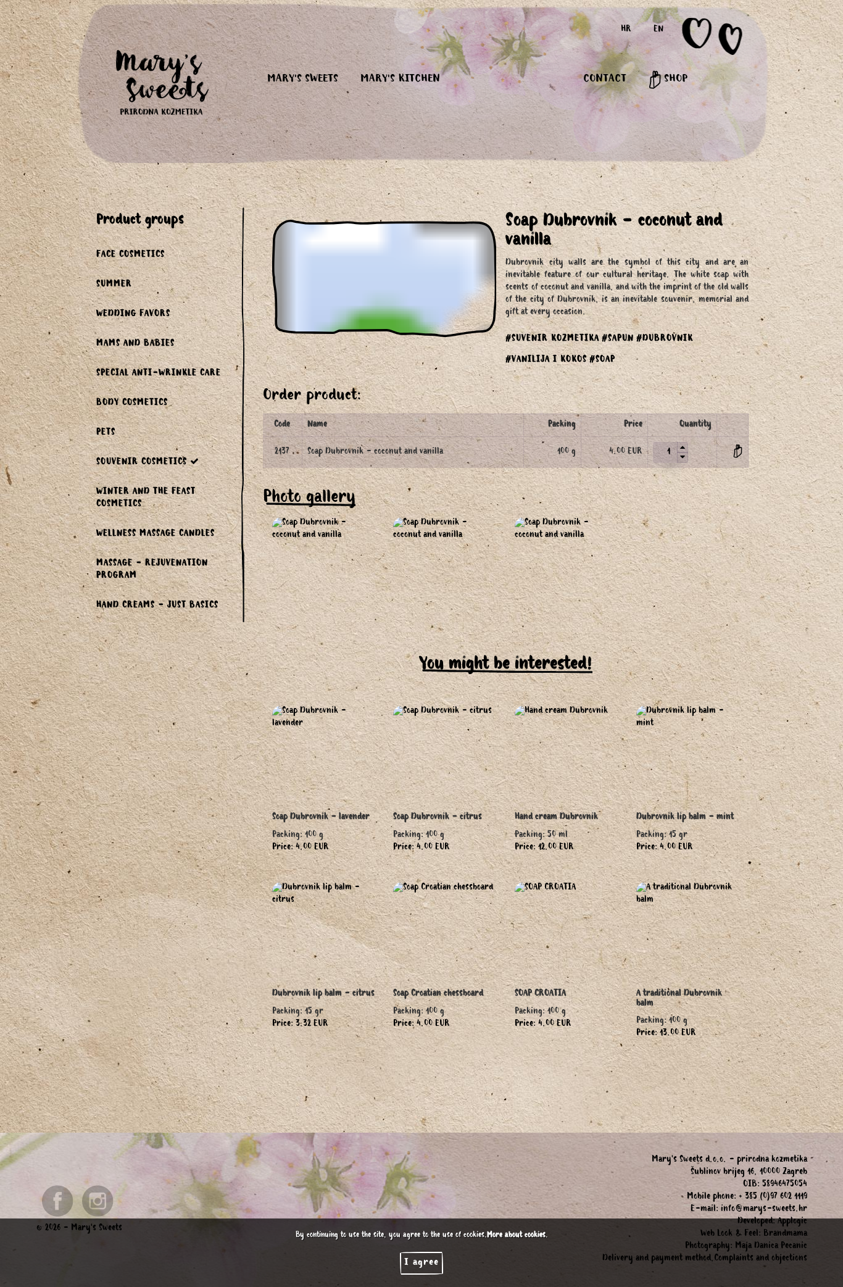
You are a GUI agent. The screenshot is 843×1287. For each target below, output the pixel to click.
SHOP (674, 79)
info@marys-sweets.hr (764, 1210)
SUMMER (114, 285)
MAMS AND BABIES (135, 344)
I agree (421, 1263)
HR (626, 30)
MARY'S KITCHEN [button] (400, 79)
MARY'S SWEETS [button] (302, 79)
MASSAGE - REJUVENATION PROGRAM (152, 570)
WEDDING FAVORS (133, 314)
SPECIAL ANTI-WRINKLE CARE (158, 374)
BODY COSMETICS (132, 403)
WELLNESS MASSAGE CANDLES (155, 534)
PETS (105, 433)
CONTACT (604, 79)
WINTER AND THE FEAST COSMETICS (146, 498)
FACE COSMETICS (130, 255)
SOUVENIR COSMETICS (141, 463)
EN (658, 30)
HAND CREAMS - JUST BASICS (157, 606)
